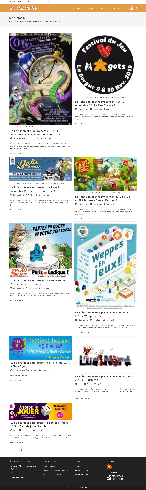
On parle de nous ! (17, 477)
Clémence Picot (18, 138)
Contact (77, 466)
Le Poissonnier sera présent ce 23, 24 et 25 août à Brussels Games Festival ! (102, 198)
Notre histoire (15, 473)
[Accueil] (9, 21)
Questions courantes (82, 474)
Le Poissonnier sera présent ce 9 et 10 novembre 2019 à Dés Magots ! (99, 103)
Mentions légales (49, 466)
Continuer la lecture (17, 153)
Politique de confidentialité (52, 474)
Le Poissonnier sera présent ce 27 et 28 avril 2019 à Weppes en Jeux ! (103, 314)
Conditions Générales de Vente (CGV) (56, 470)
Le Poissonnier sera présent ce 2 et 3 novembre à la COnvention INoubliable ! (36, 132)
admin (80, 384)
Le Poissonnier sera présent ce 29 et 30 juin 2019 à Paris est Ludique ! (38, 282)
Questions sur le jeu (82, 470)
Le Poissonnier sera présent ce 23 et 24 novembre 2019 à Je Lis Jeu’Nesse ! (35, 189)
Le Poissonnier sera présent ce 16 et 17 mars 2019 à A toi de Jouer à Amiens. (39, 424)
